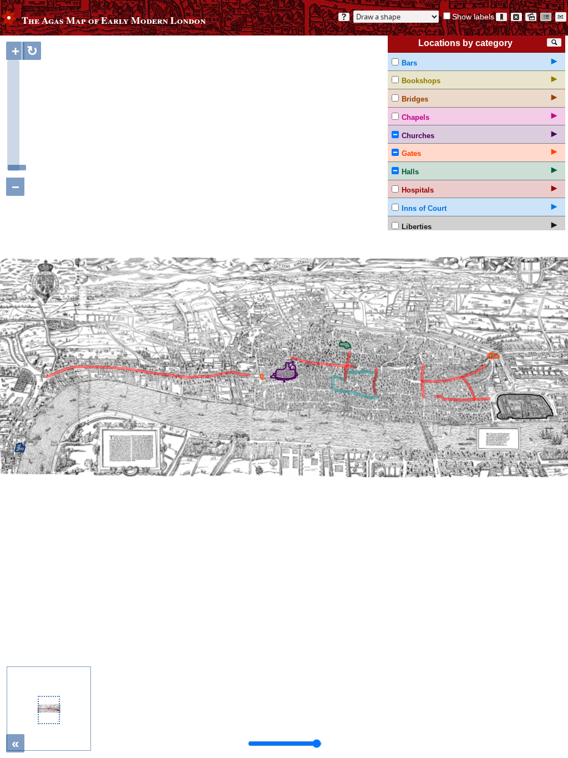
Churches (418, 136)
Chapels (415, 117)
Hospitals (418, 190)
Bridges (415, 99)
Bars (409, 63)
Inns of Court (424, 208)
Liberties (417, 227)
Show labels (473, 16)
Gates (411, 153)
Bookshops (421, 81)
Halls (410, 172)
